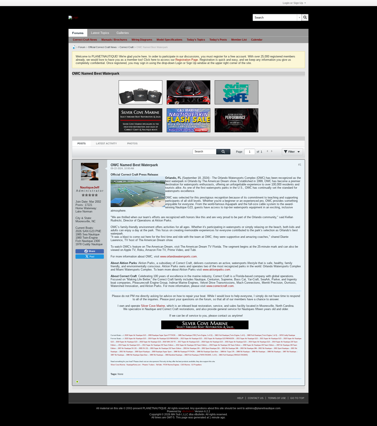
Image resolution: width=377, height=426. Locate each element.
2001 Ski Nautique (126, 352)
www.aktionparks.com (216, 269)
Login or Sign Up (293, 3)
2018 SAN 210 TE (169, 342)
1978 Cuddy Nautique (287, 335)
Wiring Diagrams (142, 39)
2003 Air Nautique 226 (191, 348)
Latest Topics (100, 32)
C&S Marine (185, 365)
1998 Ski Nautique (243, 352)
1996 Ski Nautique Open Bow (136, 355)
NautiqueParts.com (134, 365)
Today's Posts (218, 39)
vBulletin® (188, 411)
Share (92, 251)
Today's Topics (196, 39)
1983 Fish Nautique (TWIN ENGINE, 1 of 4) (200, 355)
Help (240, 398)
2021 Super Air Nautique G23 (247, 339)
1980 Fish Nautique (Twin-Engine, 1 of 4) (262, 335)
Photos (132, 143)
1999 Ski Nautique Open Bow (207, 352)
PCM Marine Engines (171, 365)
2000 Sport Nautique (142, 352)
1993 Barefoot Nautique (173, 355)
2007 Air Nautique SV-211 (127, 348)
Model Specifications (169, 39)
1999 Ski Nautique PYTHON (184, 352)
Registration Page (186, 59)
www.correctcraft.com (220, 286)
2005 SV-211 (143, 348)
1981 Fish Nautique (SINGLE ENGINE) (233, 355)
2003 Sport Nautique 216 (210, 348)
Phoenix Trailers (148, 365)
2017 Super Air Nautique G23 (188, 342)
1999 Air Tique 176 (227, 352)
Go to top (297, 398)
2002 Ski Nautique (265, 348)
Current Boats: (84, 227)
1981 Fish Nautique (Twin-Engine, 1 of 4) (230, 335)
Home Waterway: (86, 208)
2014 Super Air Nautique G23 (259, 342)
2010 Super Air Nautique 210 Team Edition (224, 345)
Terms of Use (277, 398)
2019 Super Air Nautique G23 (126, 342)
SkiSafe (159, 365)
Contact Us (255, 398)
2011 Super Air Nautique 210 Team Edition (191, 345)
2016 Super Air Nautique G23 (212, 342)
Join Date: (81, 201)
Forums (78, 33)
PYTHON (171, 335)
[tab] (81, 144)
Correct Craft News (85, 39)
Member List (239, 39)
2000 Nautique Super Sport (158, 335)
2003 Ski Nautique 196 (230, 348)
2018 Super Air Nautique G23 (150, 342)
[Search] (305, 17)
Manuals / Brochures (114, 39)
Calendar (256, 39)
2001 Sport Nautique (281, 348)
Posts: (79, 205)
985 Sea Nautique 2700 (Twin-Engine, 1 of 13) (195, 335)
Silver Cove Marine (153, 305)
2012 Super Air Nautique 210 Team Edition (157, 345)
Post (91, 256)
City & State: (83, 218)
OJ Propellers (196, 365)
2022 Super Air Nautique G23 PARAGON (219, 339)
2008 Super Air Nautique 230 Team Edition (258, 345)
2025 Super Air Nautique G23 (135, 339)
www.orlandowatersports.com (178, 256)
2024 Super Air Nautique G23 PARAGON (163, 339)
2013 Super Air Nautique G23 (129, 345)
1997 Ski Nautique (289, 352)
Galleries (123, 32)
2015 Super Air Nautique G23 (235, 342)
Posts (81, 143)
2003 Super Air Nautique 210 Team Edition (165, 348)
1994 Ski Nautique (156, 355)
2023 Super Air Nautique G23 (191, 339)
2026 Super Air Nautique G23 (135, 335)
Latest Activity (106, 143)
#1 (299, 164)
